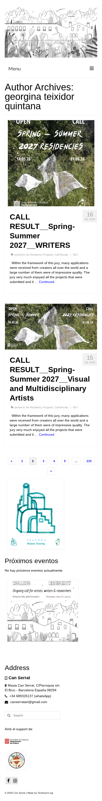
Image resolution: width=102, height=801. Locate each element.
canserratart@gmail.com (28, 702)
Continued (46, 282)
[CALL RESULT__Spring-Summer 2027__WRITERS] (51, 163)
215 (89, 461)
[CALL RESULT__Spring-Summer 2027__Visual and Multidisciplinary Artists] (51, 326)
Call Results (61, 254)
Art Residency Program (39, 254)
